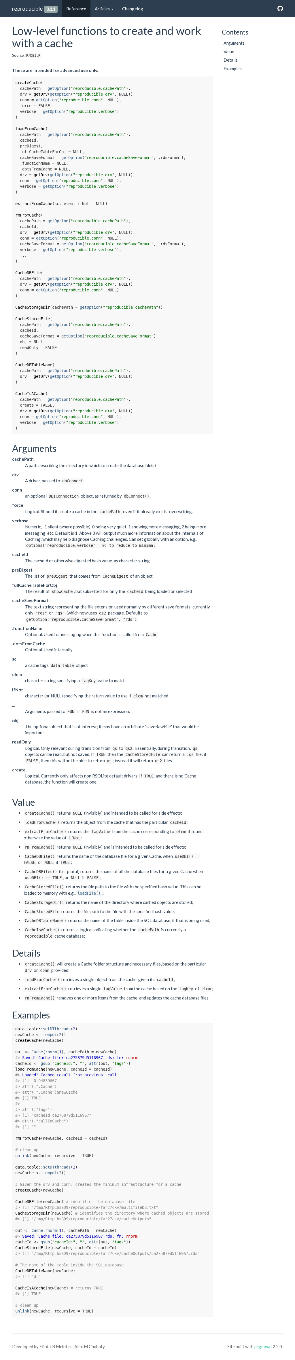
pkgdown (263, 1346)
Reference (76, 8)
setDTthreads (57, 1029)
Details (231, 59)
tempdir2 (52, 1034)
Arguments (234, 42)
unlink (22, 1155)
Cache (37, 1052)
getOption (58, 88)
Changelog (132, 8)
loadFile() (89, 893)
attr (93, 1063)
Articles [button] (103, 8)
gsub (45, 1063)
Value (229, 51)
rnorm (51, 1052)
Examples (233, 68)
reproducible (27, 8)
